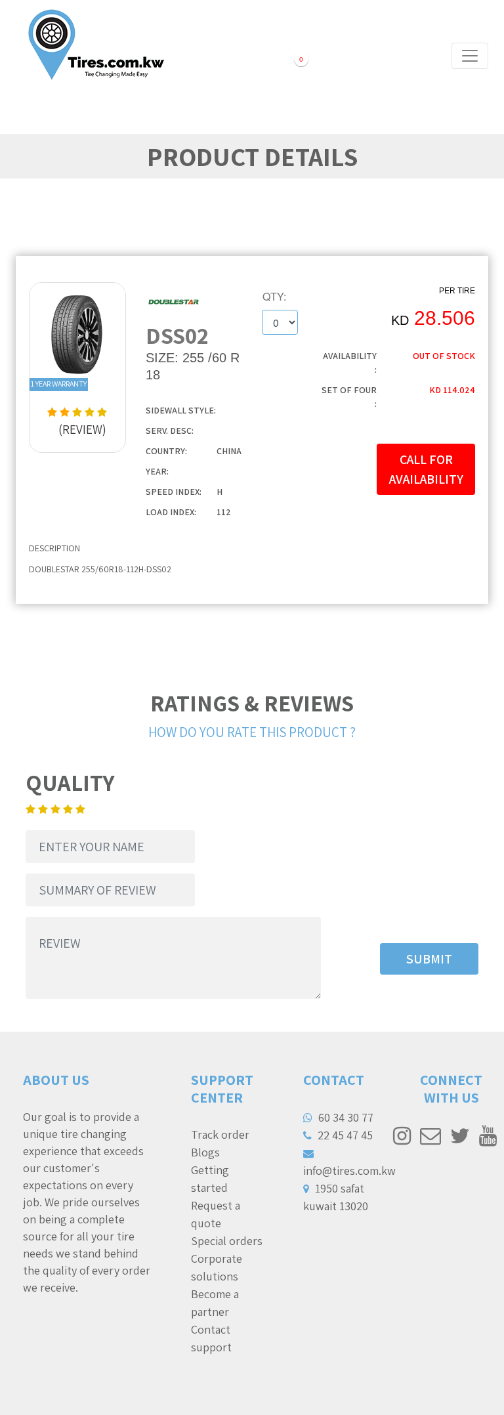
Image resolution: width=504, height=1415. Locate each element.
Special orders (226, 1240)
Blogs (205, 1152)
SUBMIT (429, 958)
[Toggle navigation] (470, 56)
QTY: (274, 296)
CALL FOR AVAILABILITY (426, 469)
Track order (220, 1134)
